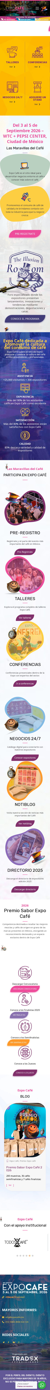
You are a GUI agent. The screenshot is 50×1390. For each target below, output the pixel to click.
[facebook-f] (8, 1342)
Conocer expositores (25, 757)
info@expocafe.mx (14, 1317)
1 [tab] (17, 1256)
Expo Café (14, 1161)
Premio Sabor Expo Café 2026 (24, 1169)
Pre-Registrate (25, 551)
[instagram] (18, 1342)
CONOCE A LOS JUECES (25, 1073)
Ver (10, 1185)
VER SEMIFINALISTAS (18, 1042)
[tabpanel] (25, 1242)
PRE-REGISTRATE (25, 233)
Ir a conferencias (25, 683)
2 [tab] (20, 1256)
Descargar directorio (25, 889)
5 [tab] (29, 1256)
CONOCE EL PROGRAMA (25, 318)
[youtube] (14, 1342)
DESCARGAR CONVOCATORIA (25, 989)
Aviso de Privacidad (14, 1297)
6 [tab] (32, 1256)
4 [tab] (26, 1256)
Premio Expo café (28, 1161)
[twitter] (4, 1342)
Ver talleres (25, 617)
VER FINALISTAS (19, 1015)
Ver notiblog (25, 823)
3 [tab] (23, 1256)
